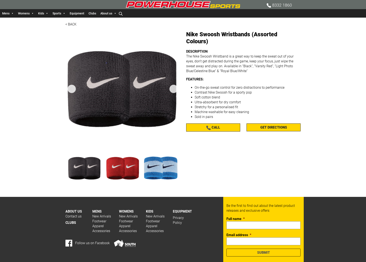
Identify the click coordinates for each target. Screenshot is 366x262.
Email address (238, 235)
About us (106, 13)
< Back (70, 24)
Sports (57, 13)
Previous (72, 89)
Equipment (77, 13)
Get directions (273, 127)
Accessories (101, 231)
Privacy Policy (178, 220)
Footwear (99, 221)
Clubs (92, 13)
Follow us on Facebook (92, 243)
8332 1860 (281, 5)
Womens (24, 13)
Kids (41, 13)
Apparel (98, 226)
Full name (235, 219)
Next (173, 89)
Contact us (73, 216)
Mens (6, 13)
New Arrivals (101, 216)
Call (215, 127)
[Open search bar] (121, 13)
